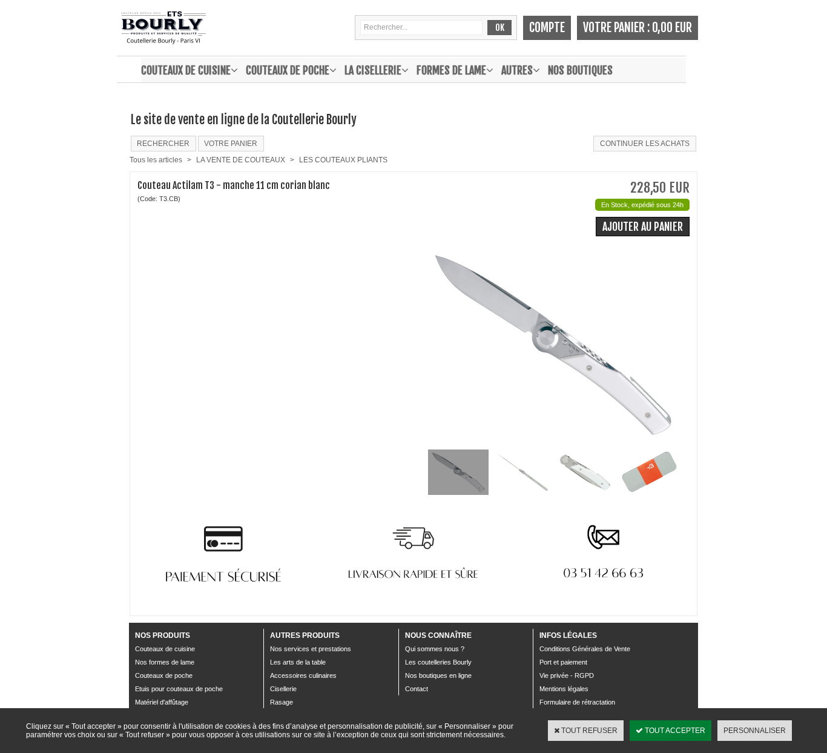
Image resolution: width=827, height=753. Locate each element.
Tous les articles (156, 160)
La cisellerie (372, 70)
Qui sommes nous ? (434, 648)
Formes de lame (451, 70)
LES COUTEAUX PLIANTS (343, 160)
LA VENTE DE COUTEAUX (240, 160)
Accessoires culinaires (303, 675)
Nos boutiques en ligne (438, 675)
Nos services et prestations (310, 648)
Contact (416, 688)
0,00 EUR (672, 27)
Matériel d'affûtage (161, 702)
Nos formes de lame (164, 662)
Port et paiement (563, 662)
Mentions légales (563, 688)
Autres (517, 70)
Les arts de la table (298, 662)
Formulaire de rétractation (577, 702)
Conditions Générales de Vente (584, 648)
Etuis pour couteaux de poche (179, 688)
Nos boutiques (580, 70)
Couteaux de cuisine (186, 70)
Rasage (281, 702)
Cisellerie (283, 688)
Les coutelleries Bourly (438, 662)
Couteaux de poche (287, 70)
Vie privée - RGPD (566, 675)
